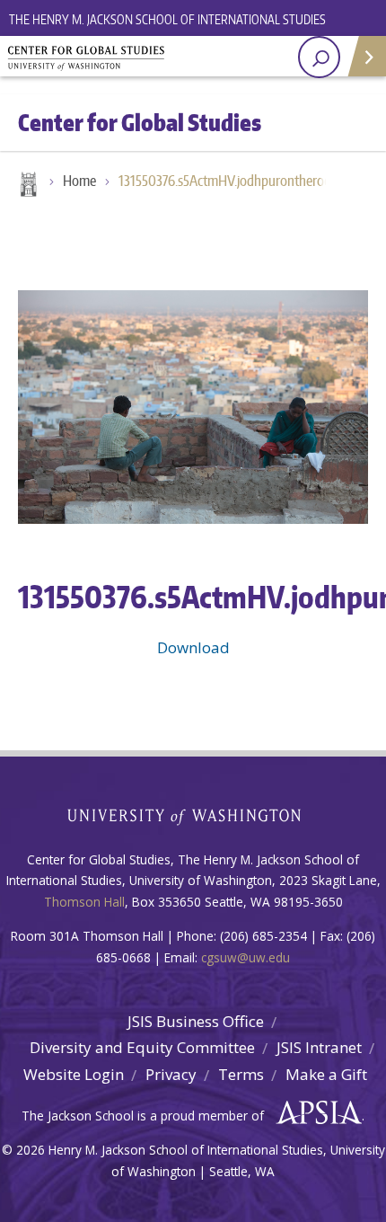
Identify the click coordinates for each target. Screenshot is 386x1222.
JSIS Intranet (319, 1047)
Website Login (73, 1074)
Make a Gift (326, 1074)
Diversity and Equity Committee (142, 1047)
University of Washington (193, 814)
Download (193, 647)
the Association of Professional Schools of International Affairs (315, 1113)
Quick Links (366, 56)
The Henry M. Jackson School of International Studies (167, 19)
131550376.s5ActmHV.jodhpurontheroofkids (230, 181)
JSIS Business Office (195, 1021)
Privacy (171, 1074)
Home (26, 186)
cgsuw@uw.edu (245, 957)
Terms (241, 1074)
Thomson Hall (84, 901)
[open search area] (319, 57)
